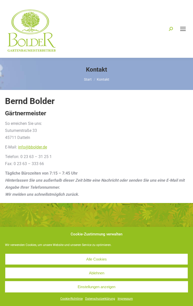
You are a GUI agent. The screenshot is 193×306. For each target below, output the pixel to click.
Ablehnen (96, 273)
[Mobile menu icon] (183, 29)
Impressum (125, 298)
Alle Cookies (96, 259)
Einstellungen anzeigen (96, 287)
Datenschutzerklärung (100, 298)
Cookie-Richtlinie (71, 298)
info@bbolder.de (32, 147)
